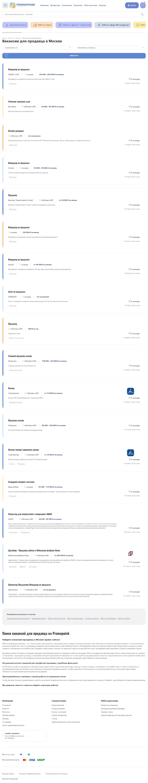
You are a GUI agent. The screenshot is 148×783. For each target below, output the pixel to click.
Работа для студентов (56, 618)
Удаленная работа (39, 618)
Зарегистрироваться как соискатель (66, 722)
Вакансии (44, 5)
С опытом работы (92, 618)
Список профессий (59, 715)
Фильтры (74, 56)
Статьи (54, 719)
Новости (5, 709)
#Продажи (12, 83)
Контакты (6, 712)
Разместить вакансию (109, 705)
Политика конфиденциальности (30, 774)
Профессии (55, 5)
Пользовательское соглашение (57, 774)
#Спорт (11, 464)
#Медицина (13, 145)
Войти (133, 5)
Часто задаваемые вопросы (13, 725)
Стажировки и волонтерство (18, 618)
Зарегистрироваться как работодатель (116, 715)
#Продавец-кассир (15, 370)
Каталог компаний (59, 712)
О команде (6, 722)
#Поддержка (25, 532)
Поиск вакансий (58, 705)
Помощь (5, 719)
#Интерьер (33, 567)
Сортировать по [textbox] (11, 48)
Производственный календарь (113, 709)
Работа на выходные (75, 618)
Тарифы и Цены (107, 712)
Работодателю (90, 5)
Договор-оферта (8, 774)
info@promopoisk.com (17, 736)
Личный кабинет (8, 715)
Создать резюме (58, 709)
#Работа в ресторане (16, 338)
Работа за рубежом (108, 618)
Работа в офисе (124, 618)
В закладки (135, 79)
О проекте (6, 705)
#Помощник (13, 532)
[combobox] (110, 48)
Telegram (11, 738)
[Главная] (22, 5)
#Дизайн (23, 567)
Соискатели (67, 5)
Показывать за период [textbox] (86, 48)
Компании (78, 5)
